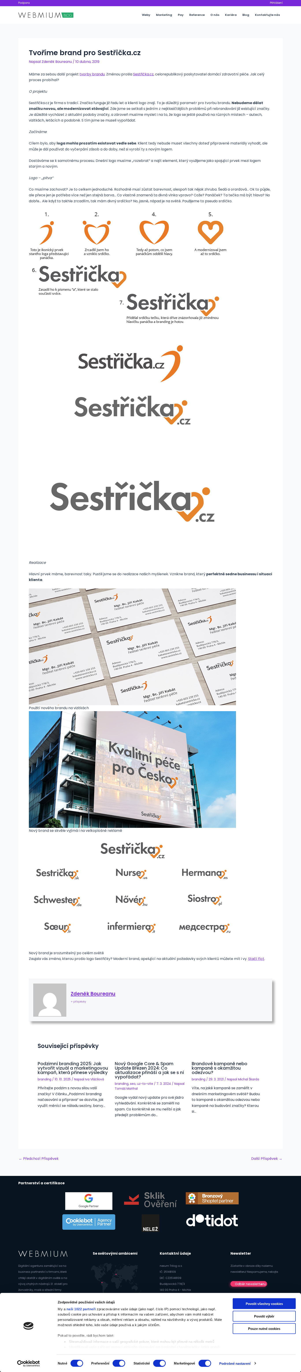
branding (44, 1079)
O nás (214, 15)
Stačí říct (256, 958)
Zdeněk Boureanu (93, 993)
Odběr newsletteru (250, 1284)
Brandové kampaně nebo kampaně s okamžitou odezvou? (219, 1068)
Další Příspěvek (266, 1158)
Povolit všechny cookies (264, 1304)
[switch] (119, 1363)
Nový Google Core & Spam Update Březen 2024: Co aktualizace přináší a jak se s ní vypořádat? (149, 1070)
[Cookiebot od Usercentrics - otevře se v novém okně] (28, 1363)
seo (133, 1083)
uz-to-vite (145, 1083)
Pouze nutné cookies (264, 1329)
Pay (181, 15)
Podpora (24, 3)
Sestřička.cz (143, 74)
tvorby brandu (92, 74)
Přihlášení (276, 3)
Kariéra (231, 15)
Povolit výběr (264, 1316)
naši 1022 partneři (81, 1309)
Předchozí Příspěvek (39, 1158)
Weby (146, 15)
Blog (245, 15)
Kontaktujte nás (267, 15)
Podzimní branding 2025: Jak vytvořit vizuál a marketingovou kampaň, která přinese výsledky (73, 1068)
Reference (197, 15)
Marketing (164, 15)
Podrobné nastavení (235, 1363)
